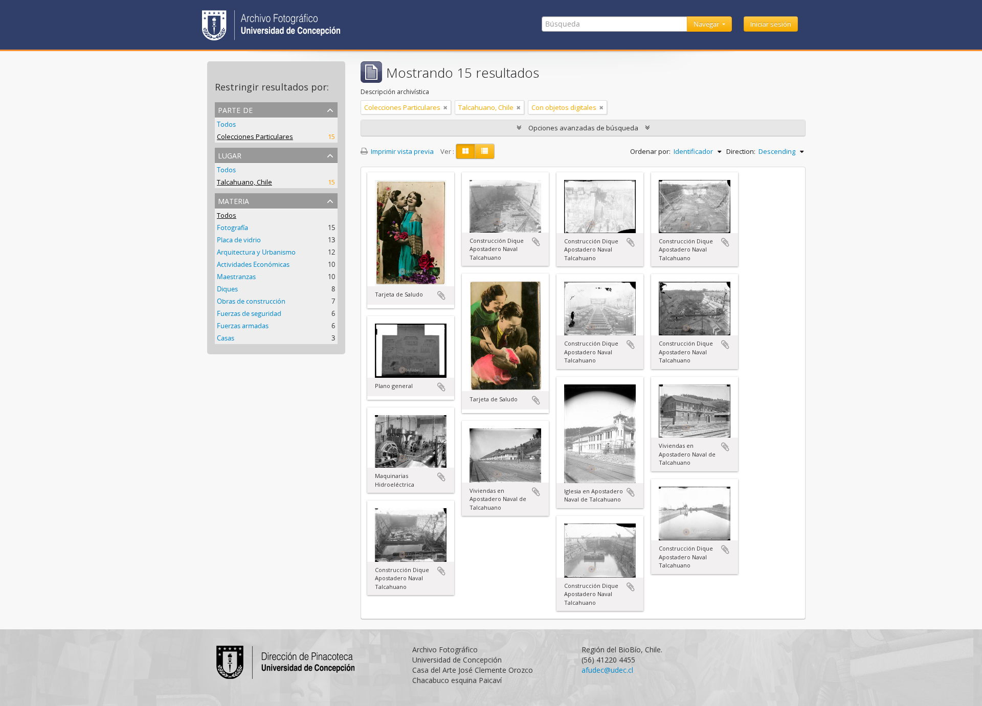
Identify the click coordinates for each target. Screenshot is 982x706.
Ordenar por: (650, 151)
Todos (226, 124)
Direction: (740, 151)
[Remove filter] (445, 107)
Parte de (235, 109)
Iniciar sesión (770, 24)
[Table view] (485, 151)
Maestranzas (236, 276)
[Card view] (465, 151)
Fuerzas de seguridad (249, 313)
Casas (225, 338)
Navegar (707, 24)
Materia (233, 200)
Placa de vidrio (239, 239)
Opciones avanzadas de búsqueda (583, 127)
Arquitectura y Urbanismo (256, 252)
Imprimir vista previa (401, 151)
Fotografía (232, 227)
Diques (227, 288)
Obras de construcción (251, 301)
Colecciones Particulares (255, 136)
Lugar (229, 155)
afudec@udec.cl (607, 670)
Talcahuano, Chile (244, 182)
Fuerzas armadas (243, 325)
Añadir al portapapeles (441, 295)
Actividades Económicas (253, 264)
